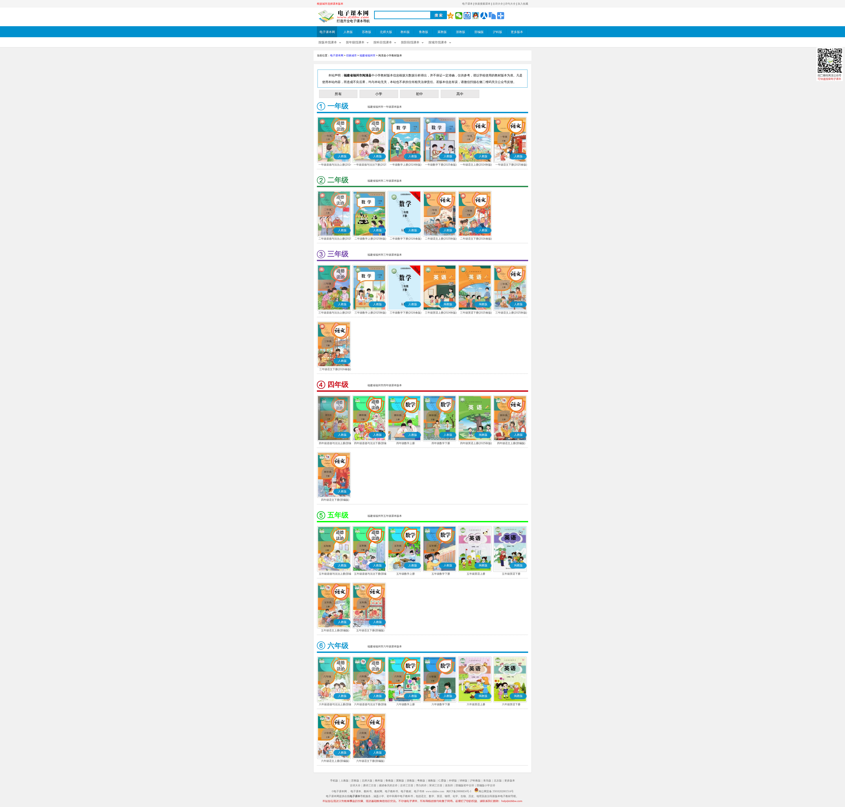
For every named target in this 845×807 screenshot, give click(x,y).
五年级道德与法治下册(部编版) (370, 574)
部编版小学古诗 (486, 785)
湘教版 (432, 780)
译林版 (463, 780)
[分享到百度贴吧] (467, 15)
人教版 (348, 32)
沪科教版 (475, 780)
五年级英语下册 (511, 573)
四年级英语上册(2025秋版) (476, 443)
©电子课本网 (339, 791)
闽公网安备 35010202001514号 (496, 791)
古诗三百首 (406, 785)
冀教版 (442, 32)
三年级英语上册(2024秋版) (441, 312)
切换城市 (351, 55)
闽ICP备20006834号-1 (458, 791)
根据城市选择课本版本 (330, 3)
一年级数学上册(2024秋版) (405, 164)
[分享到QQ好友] (475, 15)
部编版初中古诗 (465, 785)
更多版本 (517, 32)
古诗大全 (497, 3)
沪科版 (497, 32)
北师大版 (386, 32)
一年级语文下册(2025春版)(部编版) (511, 165)
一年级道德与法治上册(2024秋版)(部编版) (335, 165)
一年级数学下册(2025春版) (441, 164)
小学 (378, 94)
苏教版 (366, 32)
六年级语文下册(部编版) (370, 761)
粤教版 (421, 780)
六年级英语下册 (511, 704)
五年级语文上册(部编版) (335, 630)
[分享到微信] (458, 15)
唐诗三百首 (369, 785)
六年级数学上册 (405, 704)
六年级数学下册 (441, 704)
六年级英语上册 (476, 704)
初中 (419, 94)
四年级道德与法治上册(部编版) (335, 444)
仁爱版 (442, 780)
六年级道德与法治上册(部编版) (335, 705)
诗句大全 (510, 3)
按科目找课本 (382, 42)
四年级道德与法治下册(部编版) (370, 444)
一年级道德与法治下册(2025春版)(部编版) (370, 165)
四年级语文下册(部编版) (335, 499)
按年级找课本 (355, 42)
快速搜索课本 (482, 3)
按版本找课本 (327, 42)
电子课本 (467, 3)
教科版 (405, 32)
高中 (459, 94)
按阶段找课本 (410, 42)
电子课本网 (327, 32)
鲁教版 (423, 32)
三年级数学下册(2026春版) (405, 312)
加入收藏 (523, 3)
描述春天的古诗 (388, 785)
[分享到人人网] (483, 15)
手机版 (334, 780)
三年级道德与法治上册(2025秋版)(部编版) (335, 313)
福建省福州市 (367, 55)
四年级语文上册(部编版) (511, 443)
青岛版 (487, 780)
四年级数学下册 (441, 443)
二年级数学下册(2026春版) (405, 238)
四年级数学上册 (405, 443)
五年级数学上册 (405, 573)
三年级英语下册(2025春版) (476, 312)
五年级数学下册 (441, 573)
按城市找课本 (437, 42)
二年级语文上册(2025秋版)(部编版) (441, 239)
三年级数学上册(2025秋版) (370, 312)
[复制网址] (492, 15)
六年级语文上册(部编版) (335, 761)
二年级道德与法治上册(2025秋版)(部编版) (335, 239)
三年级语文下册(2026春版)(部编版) (335, 370)
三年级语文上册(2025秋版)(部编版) (511, 313)
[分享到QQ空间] (450, 15)
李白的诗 (421, 785)
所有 (338, 94)
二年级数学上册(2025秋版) (370, 238)
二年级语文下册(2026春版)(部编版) (476, 239)
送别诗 (449, 785)
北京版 (498, 780)
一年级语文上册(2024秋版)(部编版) (476, 165)
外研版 (453, 780)
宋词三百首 (435, 785)
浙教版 (460, 32)
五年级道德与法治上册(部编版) (335, 574)
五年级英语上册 (476, 573)
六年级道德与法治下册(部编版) (370, 705)
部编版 (479, 32)
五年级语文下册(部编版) (370, 630)
